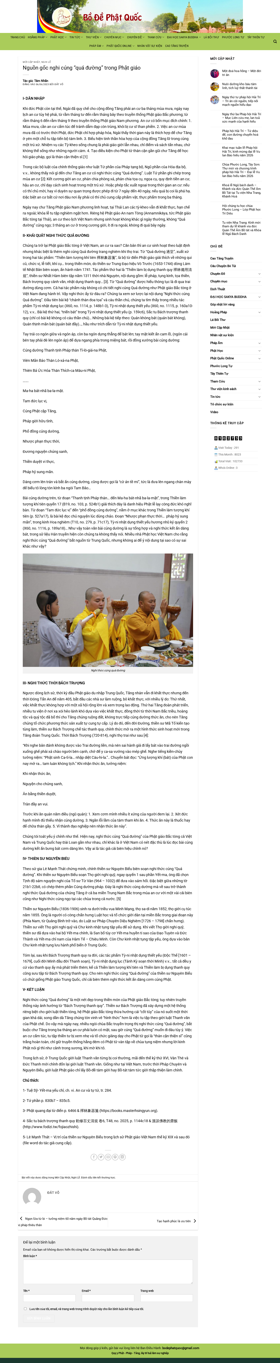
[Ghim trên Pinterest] (115, 1157)
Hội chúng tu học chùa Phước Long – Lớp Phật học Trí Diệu (241, 209)
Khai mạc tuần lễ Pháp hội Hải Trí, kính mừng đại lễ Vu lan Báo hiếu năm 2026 (241, 151)
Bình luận (30, 1256)
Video (214, 412)
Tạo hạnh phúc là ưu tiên (174, 1221)
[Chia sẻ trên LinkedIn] (122, 1157)
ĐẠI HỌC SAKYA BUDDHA (182, 37)
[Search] (275, 41)
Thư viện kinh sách (223, 389)
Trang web (147, 1290)
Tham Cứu (155, 37)
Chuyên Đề (134, 37)
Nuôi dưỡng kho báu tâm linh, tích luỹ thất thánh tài (239, 86)
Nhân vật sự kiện (149, 45)
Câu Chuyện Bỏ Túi (223, 266)
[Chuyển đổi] (259, 273)
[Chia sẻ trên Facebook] (94, 1157)
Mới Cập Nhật (31, 62)
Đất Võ (59, 84)
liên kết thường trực (104, 1177)
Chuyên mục (112, 37)
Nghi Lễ (46, 62)
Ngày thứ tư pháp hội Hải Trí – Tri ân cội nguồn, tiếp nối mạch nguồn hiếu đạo (241, 101)
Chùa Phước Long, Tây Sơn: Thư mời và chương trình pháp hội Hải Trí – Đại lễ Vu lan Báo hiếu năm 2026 (241, 170)
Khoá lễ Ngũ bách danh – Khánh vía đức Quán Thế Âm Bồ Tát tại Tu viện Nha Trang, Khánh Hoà (241, 190)
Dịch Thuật (217, 289)
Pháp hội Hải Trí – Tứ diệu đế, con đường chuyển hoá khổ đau (240, 134)
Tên (26, 1290)
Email (86, 1290)
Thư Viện (92, 37)
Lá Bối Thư (211, 37)
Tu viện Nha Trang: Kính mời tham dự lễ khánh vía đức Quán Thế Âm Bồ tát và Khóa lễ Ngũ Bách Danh (241, 228)
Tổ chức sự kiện (221, 404)
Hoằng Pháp (36, 37)
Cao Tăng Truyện (177, 45)
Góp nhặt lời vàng (222, 304)
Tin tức (74, 37)
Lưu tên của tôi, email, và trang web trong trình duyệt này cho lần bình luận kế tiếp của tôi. (87, 1309)
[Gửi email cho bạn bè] (108, 1157)
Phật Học (57, 37)
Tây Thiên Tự (256, 37)
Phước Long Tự (233, 37)
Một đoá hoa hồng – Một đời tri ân (241, 73)
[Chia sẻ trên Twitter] (101, 1157)
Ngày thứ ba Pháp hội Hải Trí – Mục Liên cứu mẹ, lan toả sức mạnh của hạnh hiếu (241, 118)
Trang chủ (17, 37)
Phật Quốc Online (119, 45)
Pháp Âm (95, 45)
